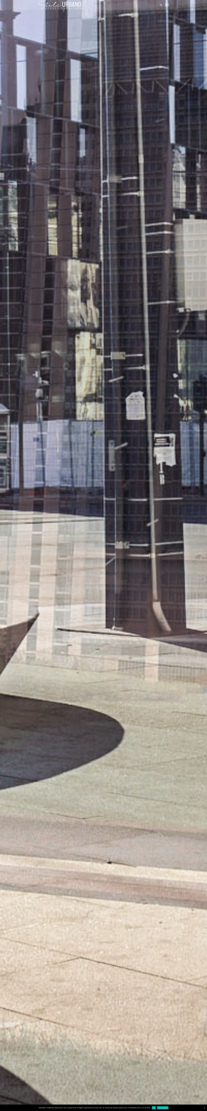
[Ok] (204, 1108)
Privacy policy (163, 1108)
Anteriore (5, 555)
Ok (154, 1108)
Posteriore (202, 555)
